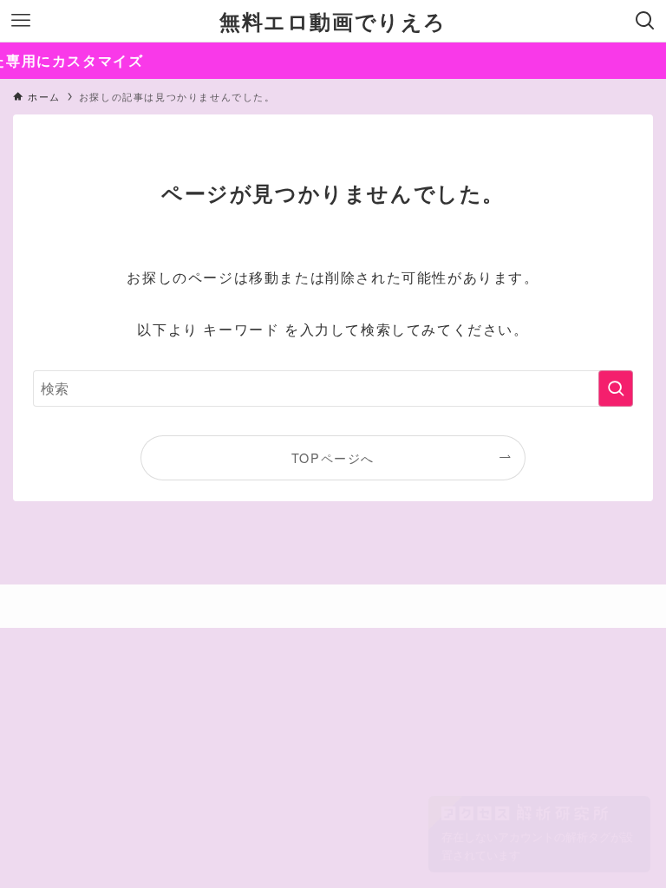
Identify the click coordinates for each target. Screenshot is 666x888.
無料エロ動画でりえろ (333, 20)
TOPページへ (333, 457)
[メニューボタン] (21, 21)
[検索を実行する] (615, 388)
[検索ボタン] (645, 21)
